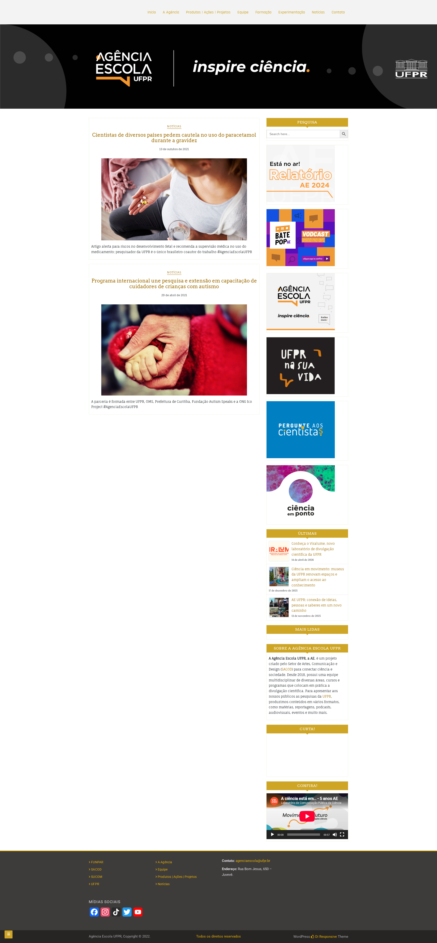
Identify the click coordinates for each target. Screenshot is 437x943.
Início (151, 12)
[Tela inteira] (342, 834)
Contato (338, 12)
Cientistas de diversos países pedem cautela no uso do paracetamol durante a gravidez (174, 137)
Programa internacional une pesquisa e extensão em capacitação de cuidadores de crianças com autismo (174, 283)
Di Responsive (325, 937)
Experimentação (291, 12)
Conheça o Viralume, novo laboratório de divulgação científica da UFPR (313, 549)
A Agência (171, 12)
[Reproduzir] (272, 834)
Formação (263, 12)
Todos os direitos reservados (218, 936)
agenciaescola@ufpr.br (253, 861)
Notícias (318, 12)
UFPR (327, 696)
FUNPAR (97, 862)
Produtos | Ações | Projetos (208, 12)
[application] (307, 816)
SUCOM (96, 877)
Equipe (243, 12)
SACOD (287, 669)
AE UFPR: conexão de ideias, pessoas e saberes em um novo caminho (317, 605)
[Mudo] (335, 834)
